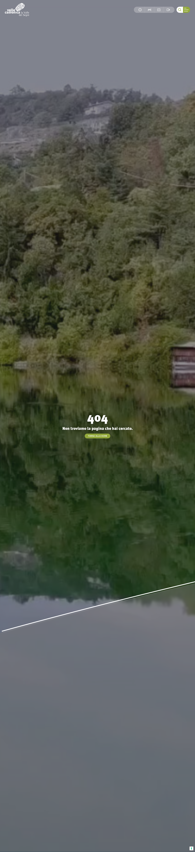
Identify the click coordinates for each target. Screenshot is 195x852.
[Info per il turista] (140, 10)
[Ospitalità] (149, 10)
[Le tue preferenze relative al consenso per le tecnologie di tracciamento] (191, 848)
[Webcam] (168, 10)
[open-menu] (186, 10)
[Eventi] (159, 10)
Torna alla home (97, 436)
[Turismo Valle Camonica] (17, 9)
